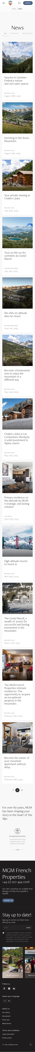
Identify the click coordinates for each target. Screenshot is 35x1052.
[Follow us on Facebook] (4, 988)
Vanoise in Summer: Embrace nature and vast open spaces (16, 80)
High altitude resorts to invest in (16, 562)
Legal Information (8, 1034)
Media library (6, 1023)
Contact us (8, 900)
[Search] (19, 3)
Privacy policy (7, 1038)
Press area (6, 1020)
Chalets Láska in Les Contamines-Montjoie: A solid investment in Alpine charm (17, 438)
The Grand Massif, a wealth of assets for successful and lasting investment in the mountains (16, 624)
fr (5, 1001)
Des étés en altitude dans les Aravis (15, 314)
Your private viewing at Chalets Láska (17, 197)
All (5, 33)
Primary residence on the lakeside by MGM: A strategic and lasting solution (16, 502)
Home (14, 9)
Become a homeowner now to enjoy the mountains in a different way (17, 375)
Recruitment (6, 1016)
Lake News (14, 33)
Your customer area (11, 1045)
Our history (6, 1012)
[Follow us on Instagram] (9, 988)
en (9, 1001)
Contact (28, 3)
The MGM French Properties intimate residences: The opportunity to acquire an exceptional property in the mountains (17, 694)
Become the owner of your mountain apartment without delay (16, 762)
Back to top (29, 1044)
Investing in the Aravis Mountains (16, 139)
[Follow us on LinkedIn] (14, 988)
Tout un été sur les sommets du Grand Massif (15, 255)
